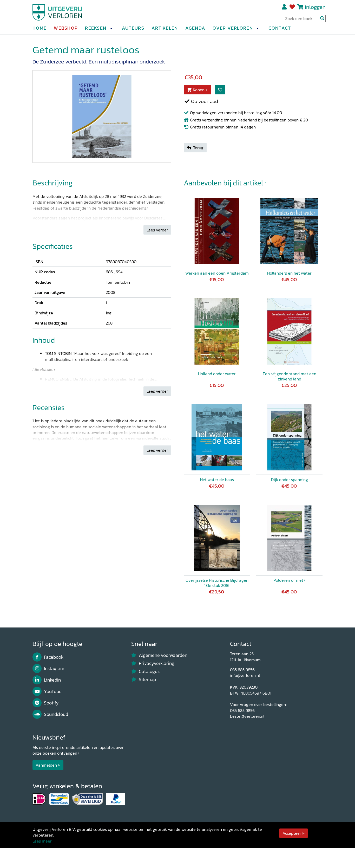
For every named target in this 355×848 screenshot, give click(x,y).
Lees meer (42, 841)
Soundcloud (56, 714)
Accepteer (291, 833)
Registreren (284, 7)
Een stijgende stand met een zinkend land (289, 376)
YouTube (53, 691)
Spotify (51, 703)
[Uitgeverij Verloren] (57, 12)
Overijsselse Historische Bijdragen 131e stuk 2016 (217, 582)
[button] (111, 28)
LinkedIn (52, 680)
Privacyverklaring (156, 663)
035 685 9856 (242, 669)
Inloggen (315, 7)
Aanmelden (46, 765)
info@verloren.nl (245, 675)
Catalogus (149, 671)
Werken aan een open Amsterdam (217, 273)
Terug (198, 148)
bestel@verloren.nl (247, 716)
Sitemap (147, 679)
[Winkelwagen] (300, 7)
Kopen (199, 90)
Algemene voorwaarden (163, 655)
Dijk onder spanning (289, 479)
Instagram (54, 668)
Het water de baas (217, 479)
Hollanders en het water (289, 273)
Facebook (53, 657)
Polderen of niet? (289, 580)
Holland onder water (217, 374)
